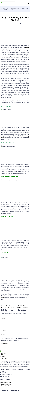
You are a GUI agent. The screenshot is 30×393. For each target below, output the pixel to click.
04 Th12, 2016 (10, 23)
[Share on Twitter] (1, 304)
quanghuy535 (21, 23)
